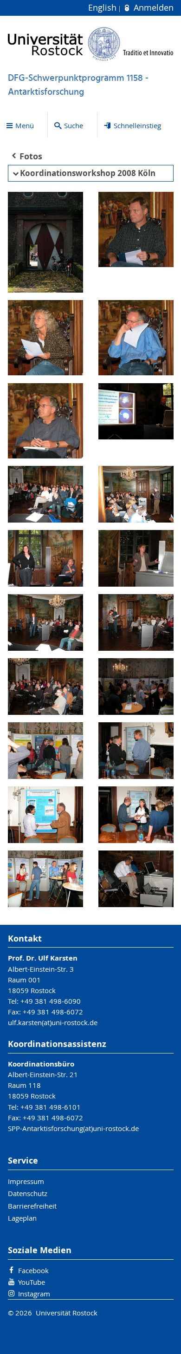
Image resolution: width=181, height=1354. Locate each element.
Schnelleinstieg (137, 125)
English (103, 7)
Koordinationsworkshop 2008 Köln (87, 173)
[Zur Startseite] (91, 44)
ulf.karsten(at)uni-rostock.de (52, 1022)
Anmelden (152, 7)
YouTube (31, 1282)
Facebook (33, 1270)
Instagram (34, 1293)
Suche (73, 125)
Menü (24, 125)
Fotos (30, 156)
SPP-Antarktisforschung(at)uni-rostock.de (73, 1128)
